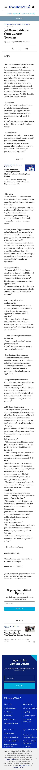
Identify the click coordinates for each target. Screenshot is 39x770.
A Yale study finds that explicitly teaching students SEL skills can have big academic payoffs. (17, 182)
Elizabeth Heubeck (10, 639)
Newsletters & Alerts (11, 737)
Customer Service (29, 715)
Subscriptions (9, 733)
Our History (8, 712)
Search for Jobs (13, 13)
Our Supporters (9, 719)
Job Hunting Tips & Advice (17, 24)
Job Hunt (18, 566)
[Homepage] (19, 6)
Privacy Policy (10, 759)
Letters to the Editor (30, 708)
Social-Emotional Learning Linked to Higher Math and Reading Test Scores (17, 173)
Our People (8, 715)
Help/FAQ (26, 712)
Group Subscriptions (11, 741)
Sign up (19, 686)
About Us (8, 704)
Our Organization (10, 708)
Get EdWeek (9, 729)
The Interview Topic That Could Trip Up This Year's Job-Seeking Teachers (17, 633)
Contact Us (27, 704)
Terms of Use (24, 765)
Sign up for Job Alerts (29, 13)
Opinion (10, 26)
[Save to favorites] (19, 49)
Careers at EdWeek (11, 723)
